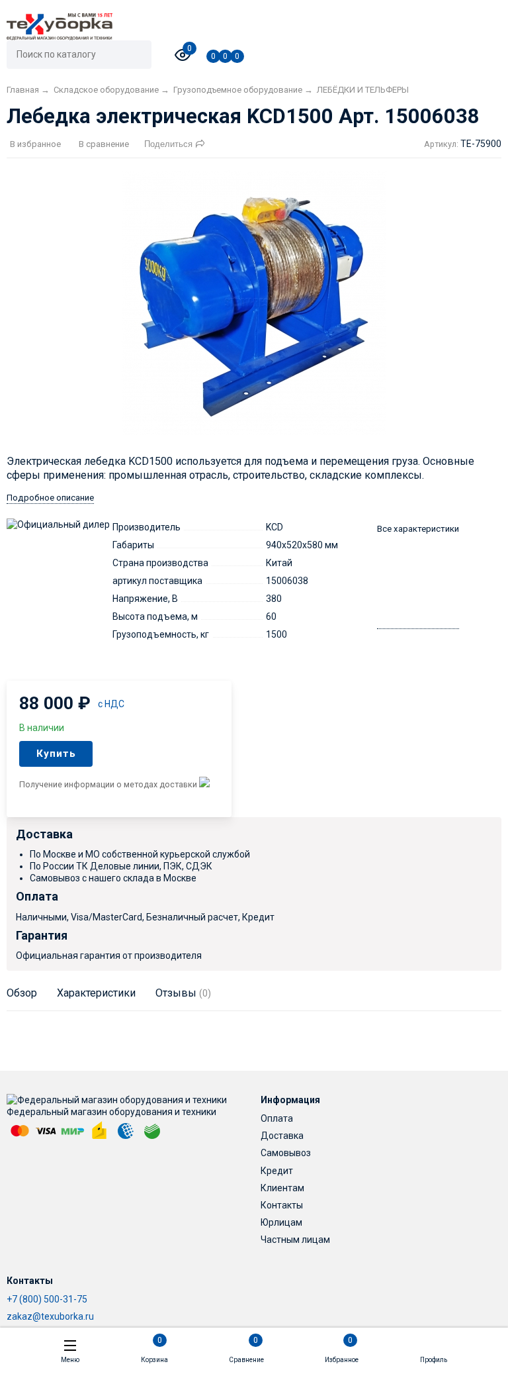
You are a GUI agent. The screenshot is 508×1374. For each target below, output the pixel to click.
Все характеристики (418, 529)
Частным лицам (295, 1239)
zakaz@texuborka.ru (50, 1316)
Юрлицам (281, 1222)
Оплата (277, 1118)
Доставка (282, 1135)
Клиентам (282, 1188)
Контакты (282, 1205)
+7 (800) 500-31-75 (47, 1299)
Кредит (277, 1170)
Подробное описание (50, 498)
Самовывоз (286, 1153)
